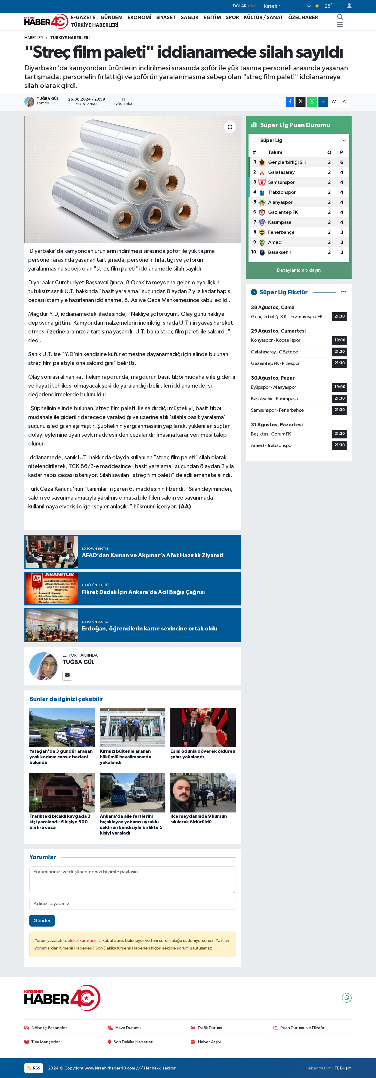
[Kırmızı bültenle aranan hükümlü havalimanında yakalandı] (132, 727)
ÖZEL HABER (303, 17)
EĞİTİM (212, 17)
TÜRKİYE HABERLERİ (94, 25)
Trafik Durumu (210, 1028)
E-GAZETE (83, 17)
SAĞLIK (190, 17)
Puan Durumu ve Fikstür (303, 1028)
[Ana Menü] (340, 25)
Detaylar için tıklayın (299, 270)
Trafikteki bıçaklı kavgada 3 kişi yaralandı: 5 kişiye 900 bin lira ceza (59, 822)
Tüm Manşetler (45, 1042)
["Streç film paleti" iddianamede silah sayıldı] (132, 179)
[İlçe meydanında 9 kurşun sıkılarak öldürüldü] (203, 792)
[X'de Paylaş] (301, 102)
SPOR (232, 17)
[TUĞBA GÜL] (43, 666)
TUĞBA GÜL (79, 662)
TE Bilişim (343, 1068)
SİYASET (166, 17)
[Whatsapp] (347, 998)
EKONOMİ (139, 17)
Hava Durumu (128, 1028)
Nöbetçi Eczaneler (49, 1028)
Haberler (33, 38)
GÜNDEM (111, 17)
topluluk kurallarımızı (83, 940)
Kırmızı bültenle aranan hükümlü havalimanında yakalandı (125, 757)
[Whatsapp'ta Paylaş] (312, 102)
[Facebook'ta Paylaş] (290, 102)
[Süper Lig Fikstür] (344, 292)
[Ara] (340, 17)
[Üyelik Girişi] (347, 6)
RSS (36, 1068)
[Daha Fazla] (323, 102)
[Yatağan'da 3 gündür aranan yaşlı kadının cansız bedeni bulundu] (62, 727)
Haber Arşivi (209, 1042)
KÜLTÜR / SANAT (263, 17)
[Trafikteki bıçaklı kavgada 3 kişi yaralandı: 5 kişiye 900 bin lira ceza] (62, 792)
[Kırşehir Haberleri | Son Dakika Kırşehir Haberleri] (46, 21)
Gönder (42, 920)
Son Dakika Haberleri (133, 1042)
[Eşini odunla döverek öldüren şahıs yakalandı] (203, 727)
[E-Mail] (67, 675)
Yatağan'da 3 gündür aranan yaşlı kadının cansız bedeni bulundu (61, 757)
